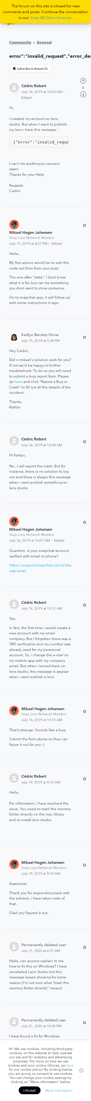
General (44, 42)
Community (20, 42)
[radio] (83, 80)
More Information (59, 1090)
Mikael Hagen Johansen (30, 232)
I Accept (30, 1090)
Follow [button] (30, 68)
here (18, 381)
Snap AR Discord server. (51, 17)
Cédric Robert (33, 85)
